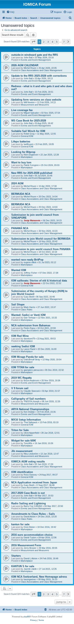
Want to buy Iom (21, 162)
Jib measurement (21, 451)
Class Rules (26, 309)
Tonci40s (28, 443)
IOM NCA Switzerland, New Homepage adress (39, 576)
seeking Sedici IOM (23, 346)
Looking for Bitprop (23, 152)
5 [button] (56, 41)
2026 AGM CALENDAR (24, 65)
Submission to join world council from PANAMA (40, 249)
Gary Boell (29, 297)
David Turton (30, 537)
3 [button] (48, 41)
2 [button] (43, 41)
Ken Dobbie (29, 412)
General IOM (27, 136)
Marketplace (27, 157)
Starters (16, 555)
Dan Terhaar (30, 317)
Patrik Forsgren (31, 165)
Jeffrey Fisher (30, 273)
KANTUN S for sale (22, 566)
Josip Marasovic (32, 220)
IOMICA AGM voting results (28, 461)
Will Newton (29, 102)
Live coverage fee (22, 110)
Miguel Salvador (31, 113)
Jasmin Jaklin (30, 569)
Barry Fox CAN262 (33, 506)
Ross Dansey (30, 474)
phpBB (26, 617)
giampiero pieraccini (33, 370)
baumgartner (30, 579)
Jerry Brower (30, 548)
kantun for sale (20, 524)
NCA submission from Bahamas (30, 325)
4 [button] (52, 41)
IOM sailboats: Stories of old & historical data (39, 280)
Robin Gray (29, 134)
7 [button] (64, 41)
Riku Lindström (31, 454)
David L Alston (30, 558)
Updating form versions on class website (36, 99)
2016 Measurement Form (26, 545)
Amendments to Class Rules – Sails (33, 513)
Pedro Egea (29, 328)
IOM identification (22, 472)
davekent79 (29, 338)
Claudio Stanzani (32, 391)
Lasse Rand (29, 349)
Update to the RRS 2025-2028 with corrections (39, 75)
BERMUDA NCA (20, 193)
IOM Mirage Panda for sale (27, 356)
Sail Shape (17, 304)
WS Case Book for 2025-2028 (28, 120)
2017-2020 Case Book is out (28, 492)
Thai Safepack (30, 422)
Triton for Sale (20, 430)
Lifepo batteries (20, 141)
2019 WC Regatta (21, 377)
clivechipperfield (31, 433)
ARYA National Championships (30, 409)
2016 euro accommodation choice (31, 534)
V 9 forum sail (19, 388)
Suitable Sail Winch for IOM (28, 131)
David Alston (30, 516)
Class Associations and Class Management (41, 70)
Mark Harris (29, 307)
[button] (34, 41)
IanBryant (28, 144)
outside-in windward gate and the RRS (34, 54)
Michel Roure (30, 68)
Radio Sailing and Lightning (28, 503)
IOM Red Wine (20, 335)
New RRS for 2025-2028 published (31, 172)
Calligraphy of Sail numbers (28, 398)
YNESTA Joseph (31, 401)
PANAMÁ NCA (19, 228)
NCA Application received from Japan (34, 482)
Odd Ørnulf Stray (32, 359)
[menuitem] (10, 12)
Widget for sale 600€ (23, 440)
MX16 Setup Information (26, 419)
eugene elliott (30, 262)
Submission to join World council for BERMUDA (40, 238)
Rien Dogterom (31, 154)
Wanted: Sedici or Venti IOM (28, 314)
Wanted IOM (18, 270)
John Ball (28, 57)
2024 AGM (17, 183)
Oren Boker (29, 527)
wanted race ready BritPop (27, 259)
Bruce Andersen (31, 380)
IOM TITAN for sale (22, 367)
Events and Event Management (36, 60)
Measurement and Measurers (35, 105)
